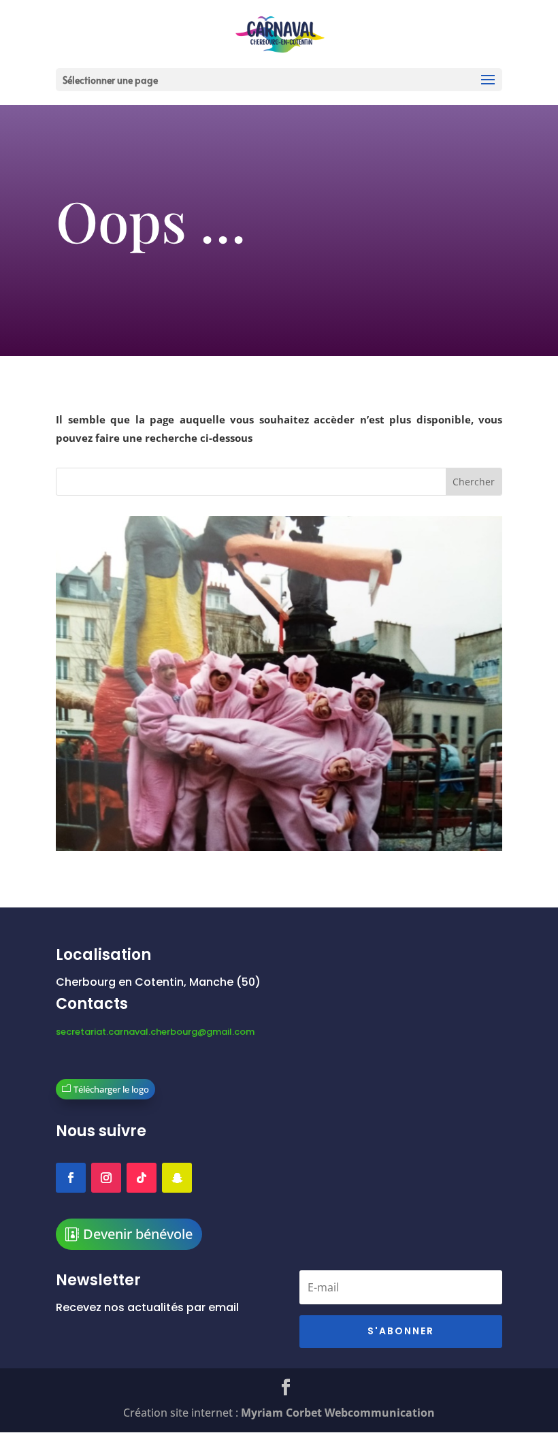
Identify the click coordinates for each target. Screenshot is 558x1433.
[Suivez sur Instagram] (106, 1178)
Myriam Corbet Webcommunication (336, 1412)
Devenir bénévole (138, 1234)
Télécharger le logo (111, 1089)
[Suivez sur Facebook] (71, 1178)
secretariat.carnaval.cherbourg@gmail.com (155, 1031)
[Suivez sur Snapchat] (177, 1178)
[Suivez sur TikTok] (142, 1178)
